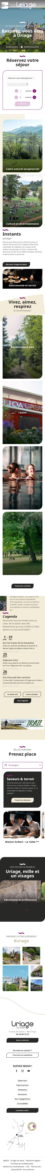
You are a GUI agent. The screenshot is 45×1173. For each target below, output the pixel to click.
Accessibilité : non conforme (22, 1169)
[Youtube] (28, 1071)
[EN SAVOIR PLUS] (22, 725)
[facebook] (16, 1071)
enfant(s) (28, 97)
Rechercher (22, 104)
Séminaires (22, 1090)
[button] (4, 32)
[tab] (20, 765)
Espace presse (22, 1085)
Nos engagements (22, 1099)
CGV (27, 1166)
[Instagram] (22, 1071)
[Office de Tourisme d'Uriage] (26, 5)
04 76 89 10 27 (22, 1034)
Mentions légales (33, 1160)
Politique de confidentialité (22, 1163)
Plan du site (36, 1166)
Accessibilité (22, 1103)
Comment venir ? (22, 1110)
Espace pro (22, 1080)
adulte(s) (28, 91)
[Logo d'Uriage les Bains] (22, 1024)
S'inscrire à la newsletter (22, 1055)
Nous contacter (22, 1040)
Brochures (22, 1094)
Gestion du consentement (13, 1166)
